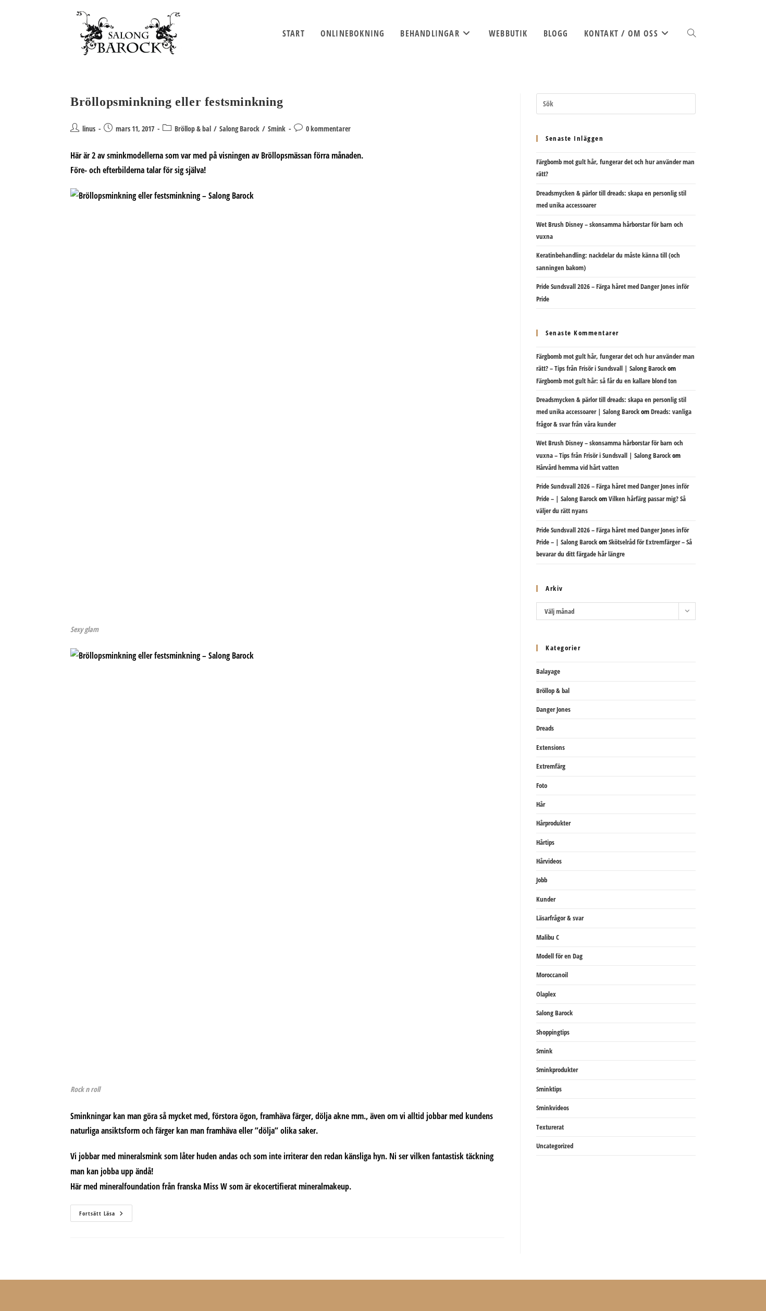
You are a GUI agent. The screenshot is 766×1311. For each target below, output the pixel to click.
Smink (277, 128)
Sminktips (549, 1089)
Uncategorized (554, 1145)
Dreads (545, 728)
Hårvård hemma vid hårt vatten (577, 467)
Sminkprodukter (557, 1069)
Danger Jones (553, 709)
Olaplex (546, 994)
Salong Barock (239, 128)
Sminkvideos (552, 1107)
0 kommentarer (328, 128)
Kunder (545, 899)
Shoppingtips (553, 1032)
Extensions (550, 747)
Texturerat (550, 1127)
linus (88, 128)
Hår (540, 804)
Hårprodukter (553, 823)
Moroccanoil (552, 974)
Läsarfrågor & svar (560, 917)
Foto (541, 785)
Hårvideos (549, 861)
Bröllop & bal (193, 128)
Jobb (541, 879)
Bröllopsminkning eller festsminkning (176, 101)
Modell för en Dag (559, 956)
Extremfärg (550, 766)
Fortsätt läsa (105, 1215)
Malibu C (547, 937)
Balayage (548, 671)
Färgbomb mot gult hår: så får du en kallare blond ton (606, 380)
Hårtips (545, 842)
